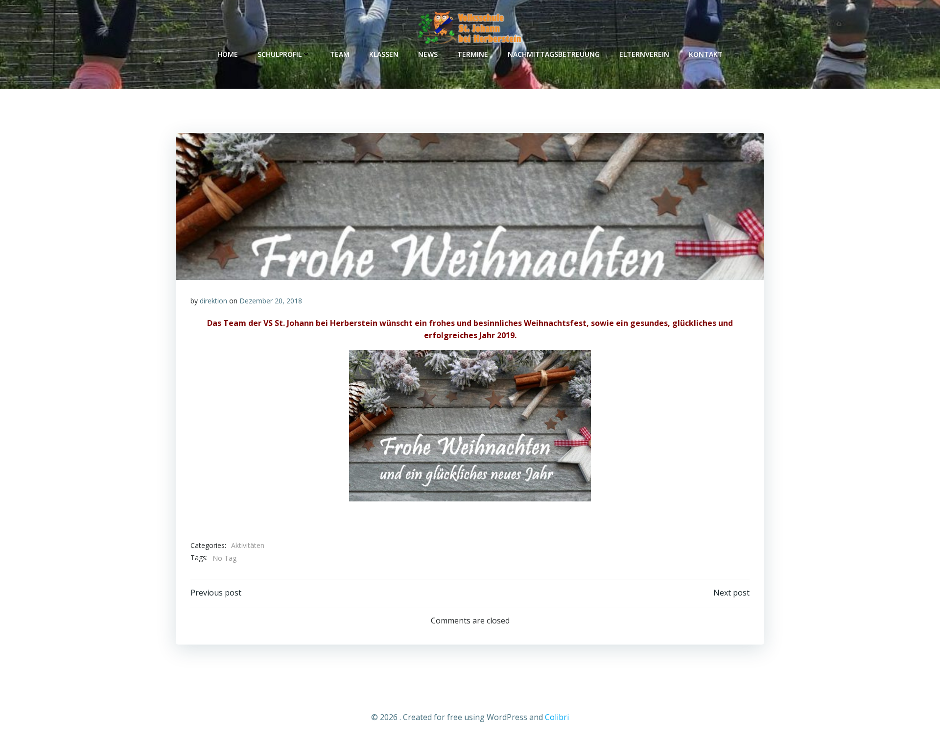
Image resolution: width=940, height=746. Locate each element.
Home (227, 54)
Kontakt (706, 54)
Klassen (384, 54)
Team (340, 54)
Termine (472, 54)
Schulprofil (280, 54)
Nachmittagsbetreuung (554, 54)
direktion (213, 300)
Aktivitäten (247, 545)
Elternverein (644, 54)
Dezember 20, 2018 (270, 300)
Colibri (557, 717)
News (428, 54)
